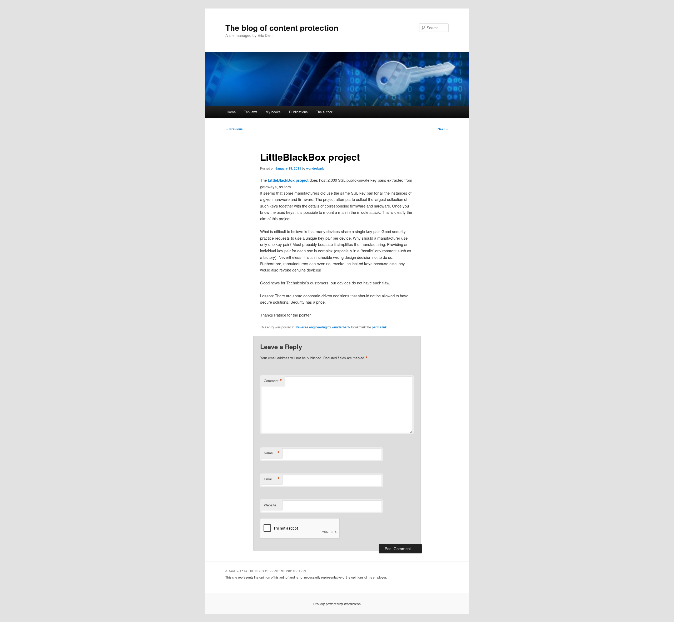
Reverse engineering (311, 327)
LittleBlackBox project (288, 180)
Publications (298, 111)
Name (272, 453)
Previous (234, 129)
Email (272, 479)
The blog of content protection (281, 27)
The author (324, 111)
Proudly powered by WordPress (337, 603)
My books (273, 111)
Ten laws (250, 111)
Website (270, 504)
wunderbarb (315, 168)
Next (443, 129)
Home (231, 111)
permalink (379, 327)
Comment (273, 381)
